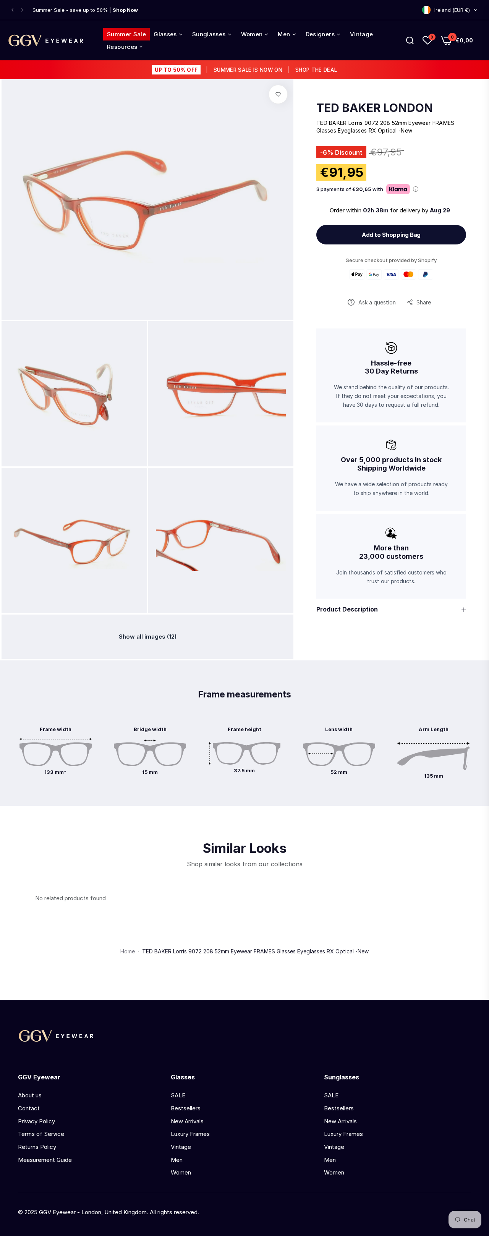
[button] (12, 10)
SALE (178, 1095)
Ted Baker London (374, 108)
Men (177, 1159)
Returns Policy (37, 1146)
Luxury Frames (190, 1133)
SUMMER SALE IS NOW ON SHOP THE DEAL (246, 70)
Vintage (181, 1146)
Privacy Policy (36, 1121)
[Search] (410, 40)
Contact (29, 1108)
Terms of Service (41, 1133)
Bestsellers (186, 1108)
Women (181, 1172)
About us (30, 1095)
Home (127, 951)
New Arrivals (187, 1121)
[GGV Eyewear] (46, 40)
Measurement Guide (45, 1159)
